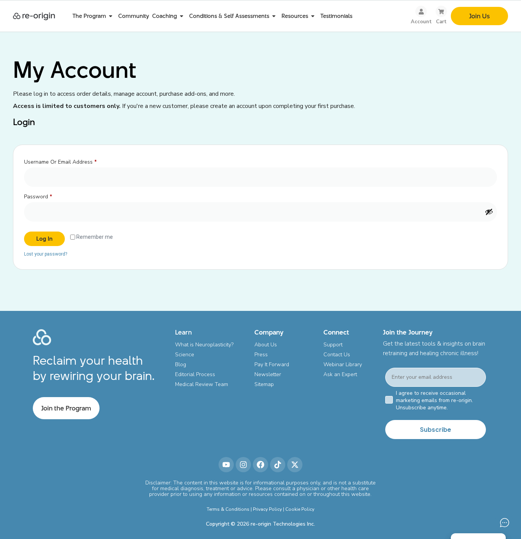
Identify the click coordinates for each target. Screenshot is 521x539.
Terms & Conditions (228, 509)
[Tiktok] (277, 464)
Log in (44, 239)
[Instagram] (243, 464)
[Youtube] (226, 464)
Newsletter (267, 374)
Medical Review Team (201, 384)
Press (261, 354)
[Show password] (489, 212)
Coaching (164, 16)
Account (421, 21)
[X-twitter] (294, 464)
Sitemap (264, 384)
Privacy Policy (267, 509)
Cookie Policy (299, 509)
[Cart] (441, 11)
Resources (294, 16)
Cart (441, 21)
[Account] (421, 11)
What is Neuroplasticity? (204, 344)
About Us (265, 344)
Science (184, 354)
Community (133, 16)
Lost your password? (45, 254)
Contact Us (336, 354)
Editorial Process (195, 374)
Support (333, 344)
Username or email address (71, 161)
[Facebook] (260, 464)
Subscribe (435, 429)
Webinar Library (342, 364)
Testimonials (336, 16)
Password (49, 195)
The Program (89, 16)
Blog (180, 364)
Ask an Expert (340, 374)
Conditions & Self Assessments (229, 16)
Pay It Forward (271, 364)
